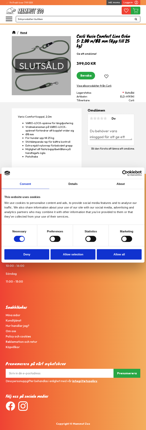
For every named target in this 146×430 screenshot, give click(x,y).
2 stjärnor (95, 118)
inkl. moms (114, 2)
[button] (9, 19)
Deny (26, 254)
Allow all (119, 254)
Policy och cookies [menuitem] (18, 336)
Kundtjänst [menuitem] (13, 320)
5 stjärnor (105, 118)
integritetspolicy (84, 381)
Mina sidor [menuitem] (13, 315)
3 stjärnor (98, 118)
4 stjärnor (101, 118)
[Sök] (136, 19)
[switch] (55, 239)
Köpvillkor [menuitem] (13, 347)
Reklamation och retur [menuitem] (21, 342)
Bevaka (85, 75)
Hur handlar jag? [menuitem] (17, 326)
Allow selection (73, 254)
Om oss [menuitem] (11, 331)
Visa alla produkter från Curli (94, 85)
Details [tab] (73, 183)
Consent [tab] (25, 183)
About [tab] (121, 183)
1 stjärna (91, 118)
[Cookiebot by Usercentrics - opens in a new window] (125, 173)
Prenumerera (127, 373)
